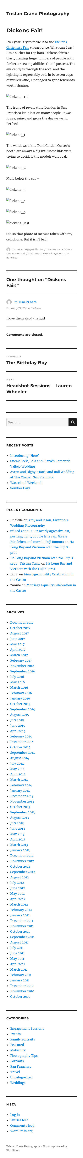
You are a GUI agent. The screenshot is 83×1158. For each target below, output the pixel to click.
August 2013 (19, 818)
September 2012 (22, 872)
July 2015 (17, 720)
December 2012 (22, 856)
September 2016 (22, 671)
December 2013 (21, 796)
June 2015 (17, 725)
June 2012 (17, 888)
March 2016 (19, 687)
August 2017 (19, 633)
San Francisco (20, 1066)
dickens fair (48, 253)
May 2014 (17, 769)
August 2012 (19, 877)
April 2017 (17, 650)
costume (34, 253)
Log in (15, 1115)
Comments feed (22, 1125)
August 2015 (19, 715)
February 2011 (20, 975)
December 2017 (21, 622)
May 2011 (17, 959)
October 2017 (20, 628)
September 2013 (22, 812)
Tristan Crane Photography (37, 13)
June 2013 (17, 828)
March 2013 (19, 845)
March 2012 (19, 904)
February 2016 (21, 693)
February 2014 (21, 785)
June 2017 (17, 639)
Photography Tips (24, 1056)
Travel (15, 1072)
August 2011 (19, 942)
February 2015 (21, 736)
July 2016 (17, 677)
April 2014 (17, 774)
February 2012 (21, 910)
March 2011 (18, 969)
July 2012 (17, 883)
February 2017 (21, 660)
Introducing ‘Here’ (24, 456)
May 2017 (17, 644)
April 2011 (17, 964)
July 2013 (17, 823)
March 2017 (19, 655)
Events (15, 1034)
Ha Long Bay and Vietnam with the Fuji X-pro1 (42, 547)
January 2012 (20, 915)
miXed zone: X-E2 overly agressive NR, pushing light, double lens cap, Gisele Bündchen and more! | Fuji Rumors (40, 536)
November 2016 (22, 666)
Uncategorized (15, 253)
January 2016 (20, 698)
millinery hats (25, 302)
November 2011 (22, 926)
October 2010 (20, 996)
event (60, 253)
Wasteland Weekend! (26, 483)
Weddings (17, 1083)
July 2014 (17, 763)
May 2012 (17, 893)
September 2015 (22, 709)
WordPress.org (21, 1131)
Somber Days (20, 488)
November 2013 (22, 801)
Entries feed (19, 1120)
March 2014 (19, 780)
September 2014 (22, 753)
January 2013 (20, 850)
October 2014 (20, 747)
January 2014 (20, 790)
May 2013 (17, 834)
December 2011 (21, 921)
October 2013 (20, 807)
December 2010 (22, 986)
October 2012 (20, 866)
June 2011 (17, 953)
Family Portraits (22, 1039)
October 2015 (20, 704)
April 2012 (17, 899)
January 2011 (19, 980)
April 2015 (17, 731)
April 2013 (17, 839)
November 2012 (22, 861)
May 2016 (17, 682)
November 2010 (22, 991)
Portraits (17, 1061)
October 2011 (20, 931)
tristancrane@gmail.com (27, 249)
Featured (17, 1045)
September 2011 (22, 937)
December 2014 (22, 742)
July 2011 (16, 948)
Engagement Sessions (27, 1028)
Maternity (18, 1050)
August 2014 (19, 758)
